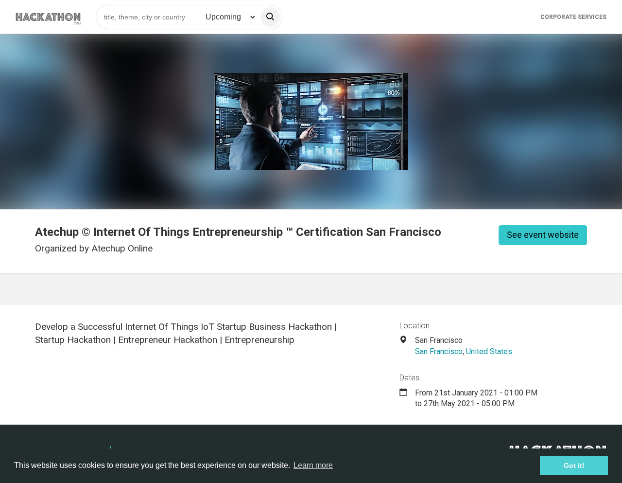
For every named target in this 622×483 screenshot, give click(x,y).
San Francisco (439, 351)
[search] (270, 17)
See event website (543, 235)
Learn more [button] (313, 465)
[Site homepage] (48, 17)
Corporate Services (573, 17)
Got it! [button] (574, 465)
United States (489, 351)
